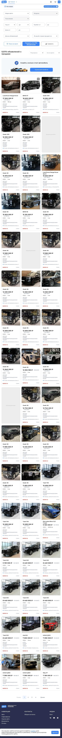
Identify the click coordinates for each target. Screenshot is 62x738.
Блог (51, 714)
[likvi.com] (4, 2)
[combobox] (5, 13)
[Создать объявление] (59, 2)
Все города (10, 6)
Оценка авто (6, 719)
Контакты (28, 711)
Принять (55, 732)
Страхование (6, 717)
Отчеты (4, 723)
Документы (5, 721)
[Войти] (50, 1)
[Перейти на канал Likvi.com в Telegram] (58, 718)
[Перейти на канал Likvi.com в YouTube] (54, 718)
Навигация (6, 711)
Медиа (52, 711)
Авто (3, 714)
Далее (42, 697)
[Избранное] (55, 1)
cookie (33, 731)
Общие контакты (29, 714)
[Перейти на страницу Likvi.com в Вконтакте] (50, 718)
